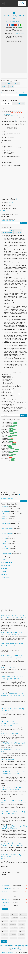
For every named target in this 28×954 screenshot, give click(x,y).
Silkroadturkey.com (6, 523)
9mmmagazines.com (6, 508)
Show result (23, 95)
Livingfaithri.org (5, 548)
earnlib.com (4, 880)
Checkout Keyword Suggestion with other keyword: (12, 92)
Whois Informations (6, 103)
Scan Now (24, 223)
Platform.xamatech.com (7, 513)
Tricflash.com (4, 518)
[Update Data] (18, 100)
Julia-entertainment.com (7, 533)
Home (6, 21)
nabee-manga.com (5, 899)
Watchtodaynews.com (14, 21)
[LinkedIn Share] (13, 25)
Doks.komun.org (5, 536)
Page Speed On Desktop (15, 230)
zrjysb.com (4, 882)
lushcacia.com (4, 894)
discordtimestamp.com (6, 888)
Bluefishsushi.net (5, 511)
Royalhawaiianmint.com (7, 553)
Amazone (5, 86)
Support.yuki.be (5, 546)
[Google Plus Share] (9, 25)
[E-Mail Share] (20, 25)
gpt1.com (3, 905)
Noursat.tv (4, 543)
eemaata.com (4, 891)
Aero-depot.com (5, 551)
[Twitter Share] (11, 25)
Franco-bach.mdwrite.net (7, 526)
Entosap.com (4, 516)
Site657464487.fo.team (7, 528)
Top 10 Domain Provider (18, 103)
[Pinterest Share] (15, 25)
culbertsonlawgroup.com (7, 896)
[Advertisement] (14, 56)
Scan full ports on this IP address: (8, 413)
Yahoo (10, 83)
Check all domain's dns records (7, 210)
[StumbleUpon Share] (17, 25)
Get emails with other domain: (7, 498)
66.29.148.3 (11, 202)
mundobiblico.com (5, 885)
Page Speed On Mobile (7, 232)
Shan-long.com (5, 541)
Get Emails (23, 500)
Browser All (5, 909)
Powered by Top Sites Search (7, 952)
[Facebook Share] (7, 25)
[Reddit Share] (19, 25)
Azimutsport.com (5, 506)
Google (17, 83)
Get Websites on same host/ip (7, 220)
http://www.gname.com (15, 120)
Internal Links (5, 230)
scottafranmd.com (5, 902)
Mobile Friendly (18, 232)
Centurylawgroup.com (6, 531)
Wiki (12, 86)
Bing (4, 83)
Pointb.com (4, 538)
